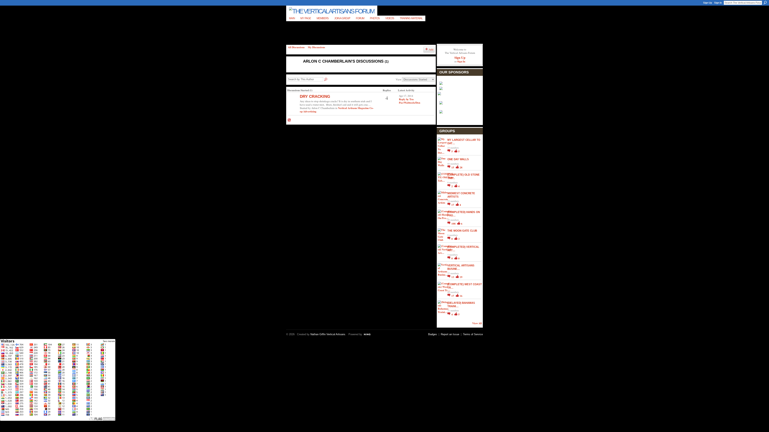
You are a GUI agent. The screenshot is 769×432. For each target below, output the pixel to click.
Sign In (718, 2)
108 (453, 223)
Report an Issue (450, 334)
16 (461, 296)
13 (453, 277)
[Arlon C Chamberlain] (292, 70)
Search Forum (326, 79)
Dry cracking (315, 96)
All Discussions (296, 47)
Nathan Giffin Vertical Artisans (327, 334)
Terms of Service (473, 334)
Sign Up (707, 2)
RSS (289, 120)
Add (431, 49)
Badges (432, 334)
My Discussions (316, 47)
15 (453, 167)
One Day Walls (458, 159)
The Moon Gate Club (462, 230)
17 (453, 205)
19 (461, 277)
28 (461, 167)
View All (477, 323)
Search (765, 2)
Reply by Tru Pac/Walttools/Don (409, 100)
